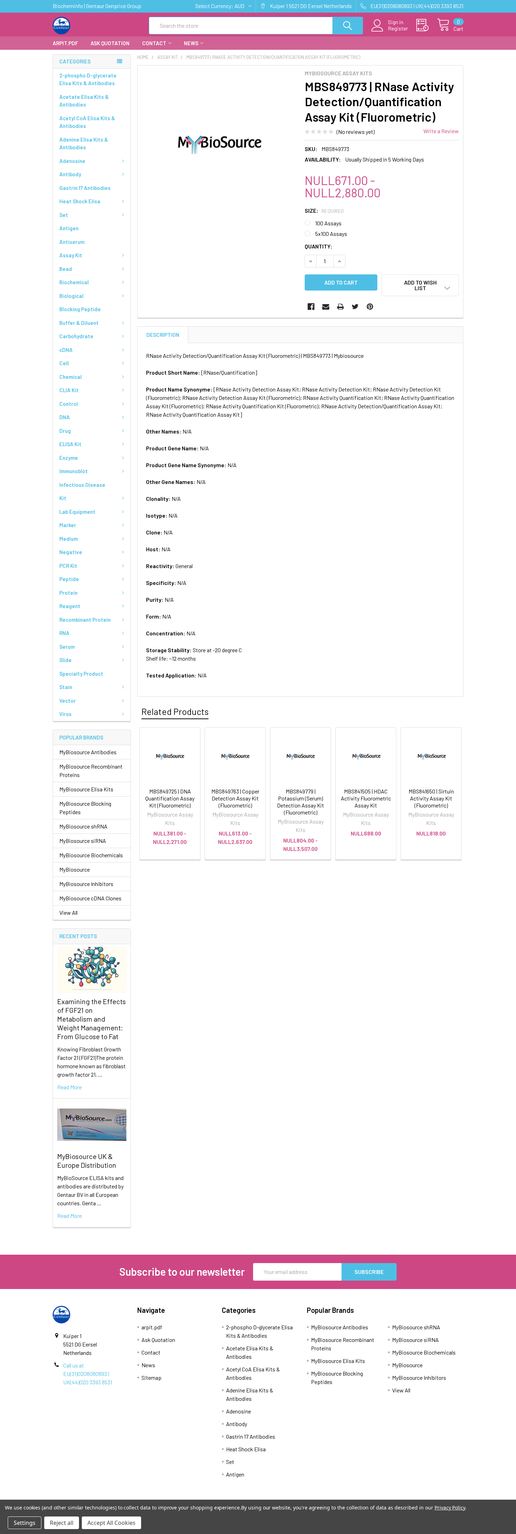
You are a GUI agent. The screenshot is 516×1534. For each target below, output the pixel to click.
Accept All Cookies (111, 1523)
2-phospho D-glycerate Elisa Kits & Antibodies (88, 79)
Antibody (70, 174)
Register (398, 28)
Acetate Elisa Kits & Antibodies (84, 101)
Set (63, 215)
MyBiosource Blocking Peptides (85, 807)
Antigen (69, 228)
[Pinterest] (370, 306)
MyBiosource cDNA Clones (90, 898)
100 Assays (328, 223)
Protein (68, 592)
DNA (64, 417)
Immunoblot (73, 471)
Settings (24, 1523)
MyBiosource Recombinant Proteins (91, 770)
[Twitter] (355, 306)
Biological (71, 296)
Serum (67, 646)
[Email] (325, 306)
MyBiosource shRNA (83, 826)
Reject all (61, 1523)
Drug (65, 431)
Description (162, 335)
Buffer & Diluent (79, 323)
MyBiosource (74, 869)
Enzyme (68, 458)
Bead (65, 269)
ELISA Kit (70, 444)
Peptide (69, 579)
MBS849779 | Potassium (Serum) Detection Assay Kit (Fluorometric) (300, 802)
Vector (67, 700)
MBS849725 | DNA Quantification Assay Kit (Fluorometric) (169, 798)
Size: (324, 210)
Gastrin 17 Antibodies (85, 188)
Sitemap (151, 1377)
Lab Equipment (77, 512)
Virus (65, 714)
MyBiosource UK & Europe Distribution (86, 1160)
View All (68, 912)
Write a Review (441, 131)
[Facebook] (311, 306)
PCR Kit (68, 566)
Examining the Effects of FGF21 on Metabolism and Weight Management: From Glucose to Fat (91, 1019)
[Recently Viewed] (426, 25)
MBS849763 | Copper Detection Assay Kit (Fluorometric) (235, 798)
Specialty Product (81, 673)
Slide (65, 660)
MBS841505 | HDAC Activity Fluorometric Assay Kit (366, 798)
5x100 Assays (331, 233)
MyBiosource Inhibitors (86, 883)
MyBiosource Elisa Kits (86, 789)
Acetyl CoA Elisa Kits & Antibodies (87, 122)
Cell (64, 363)
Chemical (70, 377)
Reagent (69, 606)
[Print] (340, 306)
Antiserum (72, 242)
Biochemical (74, 282)
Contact (154, 43)
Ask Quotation (110, 43)
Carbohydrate (76, 336)
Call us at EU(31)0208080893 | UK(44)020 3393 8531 (87, 1373)
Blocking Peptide (80, 309)
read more (69, 1087)
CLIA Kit (69, 390)
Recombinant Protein (85, 619)
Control (68, 404)
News (191, 43)
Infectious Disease (82, 485)
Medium (68, 539)
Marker (67, 525)
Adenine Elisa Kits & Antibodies (83, 143)
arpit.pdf (65, 43)
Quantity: (318, 246)
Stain (65, 687)
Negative (70, 552)
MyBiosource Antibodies (88, 752)
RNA (64, 633)
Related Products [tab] (175, 711)
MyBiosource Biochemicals (91, 855)
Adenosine (72, 161)
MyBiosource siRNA (82, 840)
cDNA (66, 350)
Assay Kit (70, 255)
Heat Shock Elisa (79, 201)
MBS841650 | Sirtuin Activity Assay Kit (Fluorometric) (431, 798)
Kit (62, 498)
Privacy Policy (450, 1507)
